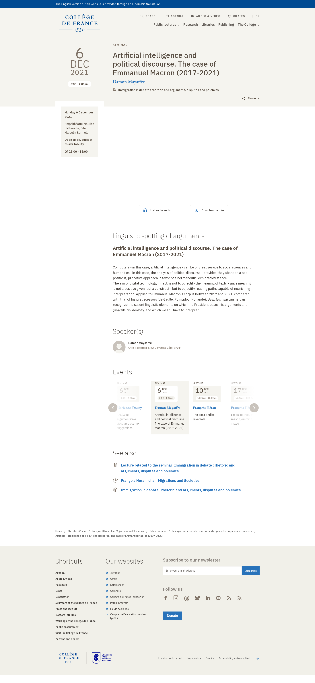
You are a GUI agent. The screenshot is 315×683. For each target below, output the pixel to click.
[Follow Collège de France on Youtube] (218, 598)
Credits (210, 658)
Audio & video (208, 16)
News (58, 591)
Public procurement (67, 627)
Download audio (212, 210)
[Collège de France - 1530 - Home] (80, 23)
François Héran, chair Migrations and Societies (160, 480)
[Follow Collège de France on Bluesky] (197, 598)
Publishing (226, 25)
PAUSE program (119, 603)
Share (252, 98)
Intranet (115, 572)
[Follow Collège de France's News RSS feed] (229, 598)
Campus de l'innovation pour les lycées (128, 616)
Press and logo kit (66, 609)
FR (258, 16)
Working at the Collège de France (75, 621)
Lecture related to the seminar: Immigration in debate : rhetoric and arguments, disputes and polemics (178, 468)
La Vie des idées (119, 609)
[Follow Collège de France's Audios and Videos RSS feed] (239, 598)
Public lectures (158, 531)
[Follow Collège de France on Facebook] (165, 598)
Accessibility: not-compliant (234, 658)
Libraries (208, 25)
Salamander (117, 585)
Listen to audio (160, 210)
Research (190, 25)
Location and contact (170, 658)
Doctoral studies (65, 615)
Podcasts (61, 585)
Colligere (115, 591)
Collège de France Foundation (127, 597)
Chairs (239, 16)
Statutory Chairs (77, 531)
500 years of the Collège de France (76, 603)
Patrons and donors (67, 639)
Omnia (113, 579)
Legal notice (194, 658)
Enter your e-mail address (180, 570)
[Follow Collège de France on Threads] (186, 598)
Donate (172, 616)
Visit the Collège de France (71, 633)
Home (58, 531)
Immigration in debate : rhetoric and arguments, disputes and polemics (168, 90)
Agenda (177, 16)
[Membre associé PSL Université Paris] (102, 658)
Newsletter (62, 597)
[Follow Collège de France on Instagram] (176, 598)
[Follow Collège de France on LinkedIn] (207, 598)
